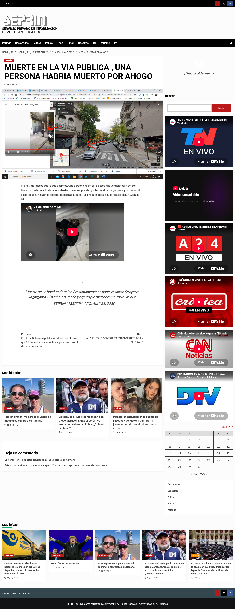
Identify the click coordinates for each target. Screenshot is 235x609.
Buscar (170, 96)
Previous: (51, 340)
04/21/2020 (12, 84)
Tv (115, 43)
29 (189, 466)
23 (198, 459)
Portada (6, 43)
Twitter (16, 593)
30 (198, 466)
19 (228, 452)
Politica (37, 43)
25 (218, 459)
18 (218, 452)
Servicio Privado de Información (30, 28)
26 (228, 459)
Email (71, 43)
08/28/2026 (12, 578)
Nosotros (83, 43)
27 (169, 466)
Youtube (105, 43)
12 (228, 446)
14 (179, 452)
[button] (231, 43)
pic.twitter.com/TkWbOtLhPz (113, 297)
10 (208, 446)
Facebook (28, 593)
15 (189, 452)
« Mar (194, 473)
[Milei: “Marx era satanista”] (71, 545)
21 (179, 459)
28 (179, 466)
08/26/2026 (121, 432)
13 (169, 452)
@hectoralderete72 (199, 73)
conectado (38, 459)
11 (218, 446)
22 (189, 459)
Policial (49, 43)
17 (208, 452)
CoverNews (145, 603)
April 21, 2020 (104, 303)
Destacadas (22, 43)
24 (208, 459)
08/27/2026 (12, 425)
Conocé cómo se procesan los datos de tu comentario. (81, 465)
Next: (114, 338)
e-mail (5, 593)
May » (203, 473)
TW (94, 43)
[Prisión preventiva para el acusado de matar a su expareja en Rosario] (28, 395)
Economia (172, 490)
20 (169, 459)
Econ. (60, 43)
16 (198, 452)
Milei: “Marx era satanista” (65, 563)
